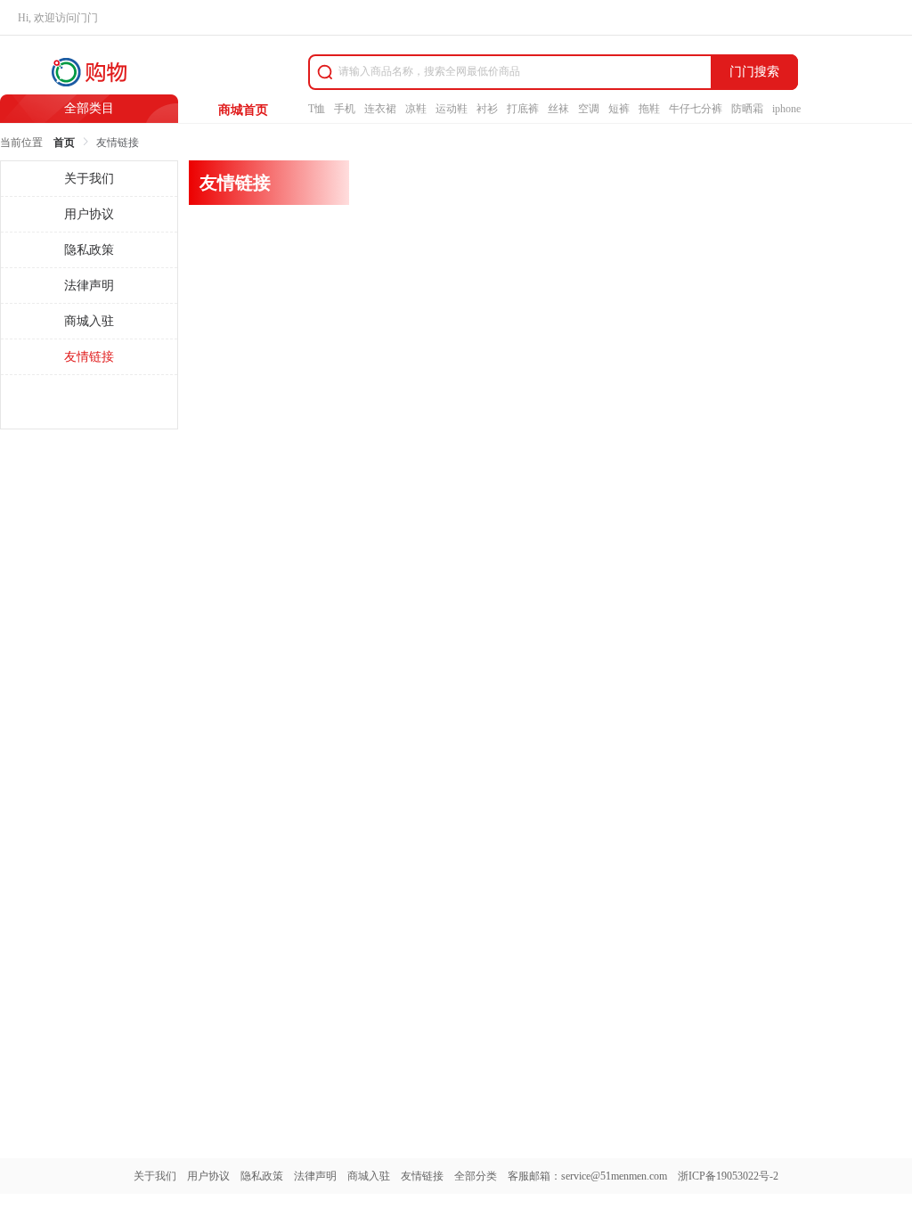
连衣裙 (380, 108)
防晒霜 (747, 108)
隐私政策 (261, 1176)
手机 (344, 108)
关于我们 (155, 1176)
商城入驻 (368, 1176)
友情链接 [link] (117, 142)
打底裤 (523, 108)
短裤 (619, 108)
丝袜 (558, 108)
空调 (588, 108)
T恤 (316, 108)
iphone (786, 108)
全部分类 (475, 1176)
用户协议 (208, 1176)
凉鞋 (416, 108)
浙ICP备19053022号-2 (728, 1176)
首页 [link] (64, 142)
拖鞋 (649, 108)
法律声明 (315, 1176)
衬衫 (487, 108)
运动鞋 (452, 108)
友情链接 (422, 1176)
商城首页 (243, 110)
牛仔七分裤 (695, 108)
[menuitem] (89, 179)
